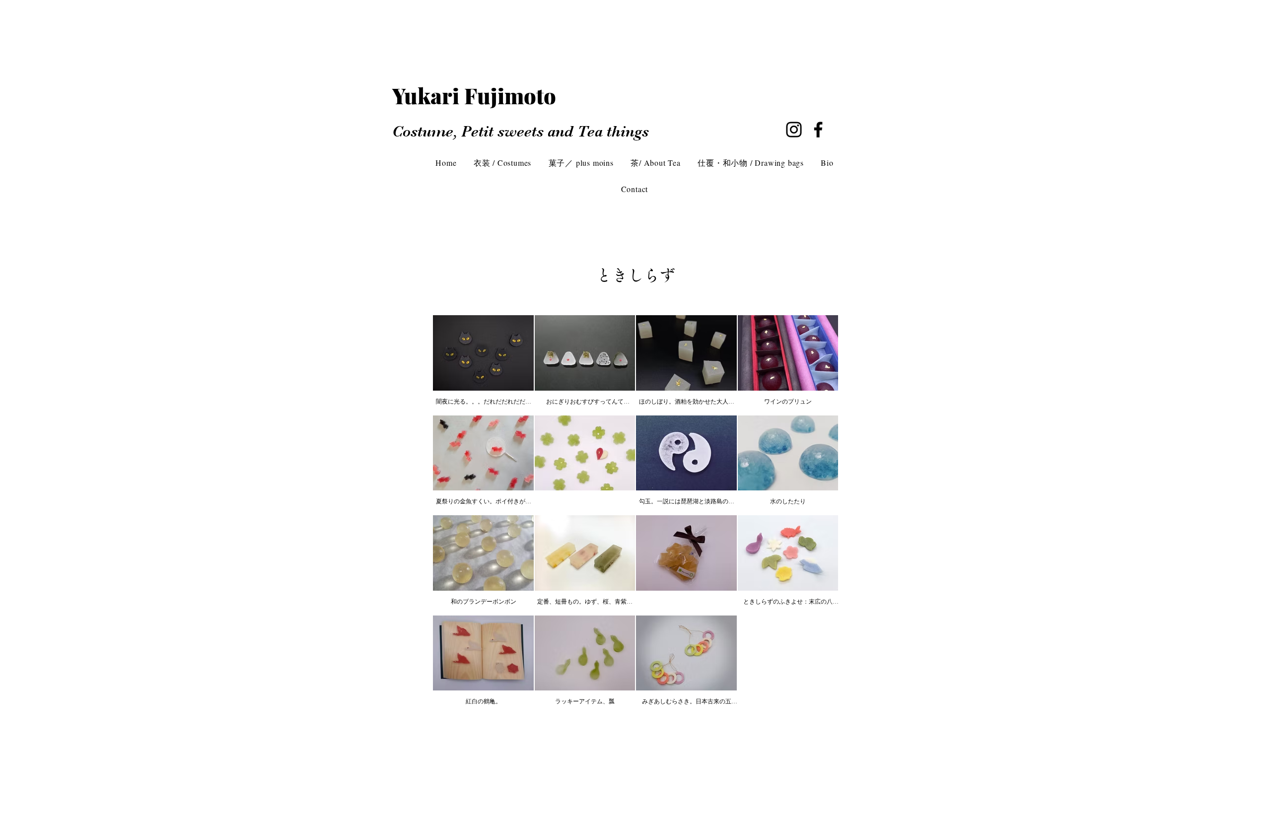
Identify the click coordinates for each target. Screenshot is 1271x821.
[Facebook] (818, 129)
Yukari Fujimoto (484, 95)
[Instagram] (793, 129)
